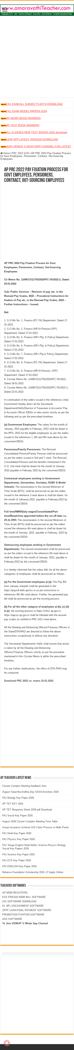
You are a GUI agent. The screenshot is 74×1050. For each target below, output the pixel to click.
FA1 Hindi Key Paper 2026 (16, 833)
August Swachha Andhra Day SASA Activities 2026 (30, 791)
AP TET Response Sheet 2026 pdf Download (27, 809)
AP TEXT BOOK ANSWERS (22, 125)
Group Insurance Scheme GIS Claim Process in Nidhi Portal (35, 827)
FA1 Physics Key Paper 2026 (18, 839)
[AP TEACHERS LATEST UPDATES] (37, 9)
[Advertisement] (37, 60)
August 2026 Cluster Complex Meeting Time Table (29, 821)
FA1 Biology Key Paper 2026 (18, 797)
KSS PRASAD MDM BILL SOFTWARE (24, 897)
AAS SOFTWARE (12, 919)
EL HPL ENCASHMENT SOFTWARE (23, 905)
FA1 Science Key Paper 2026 (18, 854)
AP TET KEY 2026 (12, 803)
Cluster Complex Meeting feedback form (24, 785)
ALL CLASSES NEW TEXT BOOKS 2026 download (36, 132)
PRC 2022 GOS (20, 153)
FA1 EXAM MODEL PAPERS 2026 (26, 111)
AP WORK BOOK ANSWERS (23, 118)
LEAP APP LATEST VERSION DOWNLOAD (32, 139)
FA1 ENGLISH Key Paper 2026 (19, 866)
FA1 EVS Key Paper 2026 (16, 860)
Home (6, 153)
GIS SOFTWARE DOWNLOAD (19, 901)
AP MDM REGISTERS (15, 892)
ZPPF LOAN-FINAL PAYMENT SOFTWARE (26, 910)
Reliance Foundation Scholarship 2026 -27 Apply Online (32, 872)
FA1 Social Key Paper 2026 (17, 815)
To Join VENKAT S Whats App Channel (25, 923)
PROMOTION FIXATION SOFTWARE (23, 914)
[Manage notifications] (7, 1043)
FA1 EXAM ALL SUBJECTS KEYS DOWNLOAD (34, 104)
